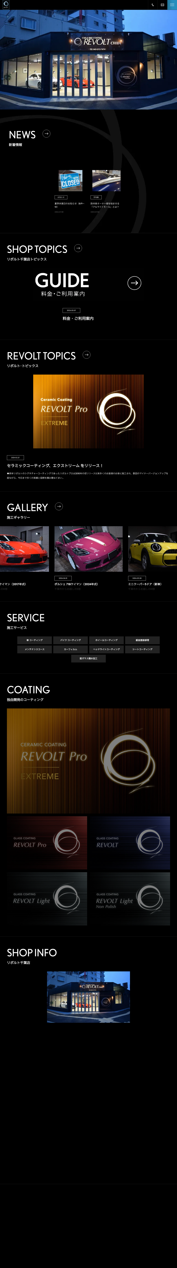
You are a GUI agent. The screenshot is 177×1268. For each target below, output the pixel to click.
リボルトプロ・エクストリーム (97, 1212)
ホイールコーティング (106, 640)
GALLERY (120, 1200)
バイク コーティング (70, 640)
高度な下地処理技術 (93, 1207)
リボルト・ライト (92, 1228)
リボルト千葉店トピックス (96, 1250)
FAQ (116, 1219)
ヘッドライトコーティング (106, 649)
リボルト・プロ (91, 1217)
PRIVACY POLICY (126, 1249)
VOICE (118, 1209)
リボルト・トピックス (94, 1256)
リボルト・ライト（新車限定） (97, 1233)
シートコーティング (142, 649)
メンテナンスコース (35, 649)
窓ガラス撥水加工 (88, 658)
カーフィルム (70, 649)
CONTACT (120, 1239)
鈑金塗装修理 (142, 640)
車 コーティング (35, 640)
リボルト (89, 1223)
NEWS (117, 1229)
